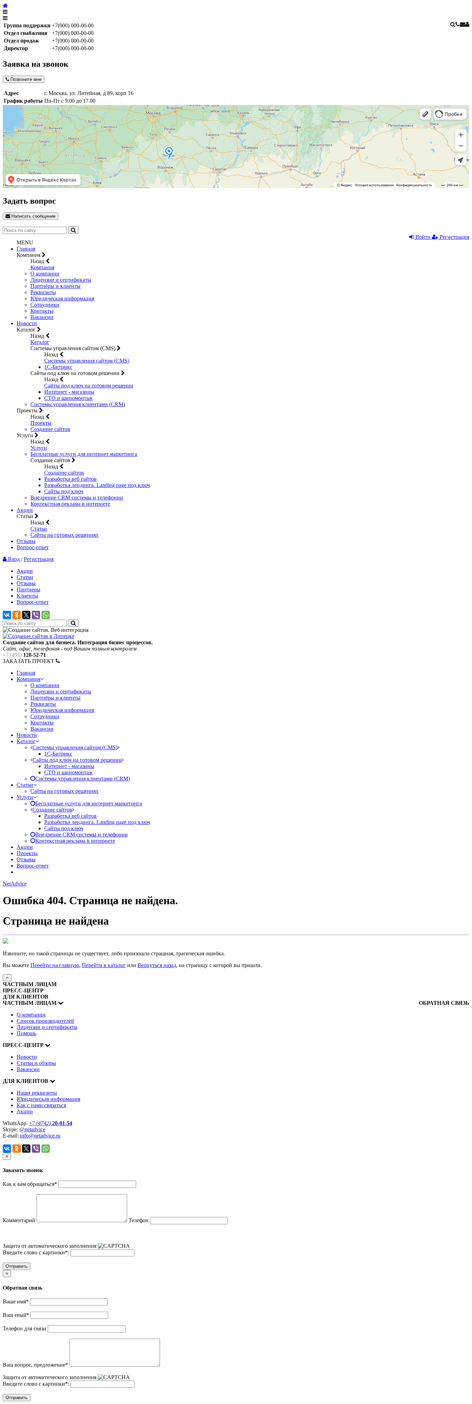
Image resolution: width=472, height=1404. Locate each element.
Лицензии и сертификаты (60, 280)
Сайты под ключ (63, 491)
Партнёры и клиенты (55, 286)
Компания (42, 267)
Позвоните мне (25, 79)
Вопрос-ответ (33, 547)
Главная (26, 249)
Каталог (39, 342)
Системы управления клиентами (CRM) (77, 404)
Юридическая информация (62, 298)
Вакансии (42, 317)
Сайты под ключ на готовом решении (88, 386)
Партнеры (28, 589)
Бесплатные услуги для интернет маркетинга (83, 454)
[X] (26, 615)
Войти (423, 237)
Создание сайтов (50, 429)
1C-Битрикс (58, 367)
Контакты (42, 311)
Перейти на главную (54, 965)
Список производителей (45, 1021)
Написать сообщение (33, 216)
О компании (44, 274)
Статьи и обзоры (36, 1063)
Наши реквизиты (37, 1093)
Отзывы (26, 541)
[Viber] (36, 615)
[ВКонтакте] (7, 615)
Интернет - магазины (69, 392)
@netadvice (32, 1129)
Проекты (40, 423)
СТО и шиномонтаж (68, 398)
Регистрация (453, 237)
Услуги (38, 448)
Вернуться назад (157, 965)
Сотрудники (44, 305)
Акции (25, 510)
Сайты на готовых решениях (64, 535)
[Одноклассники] (16, 615)
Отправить (17, 1266)
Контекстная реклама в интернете (70, 504)
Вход (14, 559)
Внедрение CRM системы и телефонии (76, 497)
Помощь (26, 1033)
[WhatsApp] (45, 615)
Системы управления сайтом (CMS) (86, 361)
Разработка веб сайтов (70, 479)
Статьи (38, 529)
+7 (50, 1123)
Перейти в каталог (104, 965)
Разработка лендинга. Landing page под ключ (97, 485)
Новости (27, 323)
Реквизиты (43, 292)
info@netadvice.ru (40, 1136)
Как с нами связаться (41, 1105)
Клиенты (27, 596)
